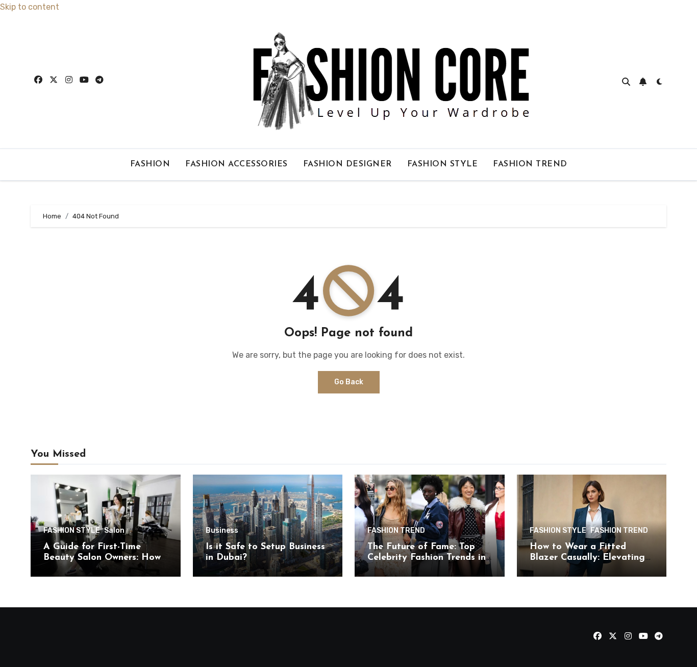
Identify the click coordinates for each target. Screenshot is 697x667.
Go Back (348, 382)
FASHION (150, 164)
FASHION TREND (530, 164)
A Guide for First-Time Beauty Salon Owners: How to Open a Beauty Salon (102, 558)
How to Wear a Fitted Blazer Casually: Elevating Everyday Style (587, 558)
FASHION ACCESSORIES (236, 164)
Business (222, 530)
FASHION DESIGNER (347, 164)
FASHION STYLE (442, 164)
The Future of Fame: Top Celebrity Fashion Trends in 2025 (426, 558)
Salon (114, 530)
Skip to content (29, 7)
